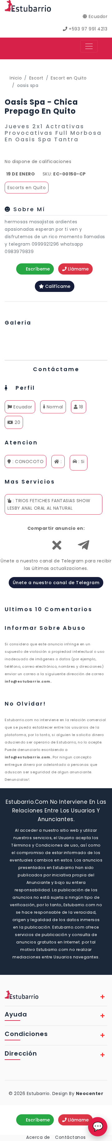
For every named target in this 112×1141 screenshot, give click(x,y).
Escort (36, 78)
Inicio (16, 78)
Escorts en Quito (26, 187)
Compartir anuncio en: (56, 528)
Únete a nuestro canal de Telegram (56, 583)
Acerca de (38, 1137)
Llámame (78, 269)
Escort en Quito (69, 78)
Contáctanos (70, 1137)
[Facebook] (29, 548)
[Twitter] (57, 548)
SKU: (47, 174)
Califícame (57, 286)
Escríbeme (37, 269)
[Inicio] (28, 6)
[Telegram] (84, 548)
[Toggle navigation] (89, 46)
